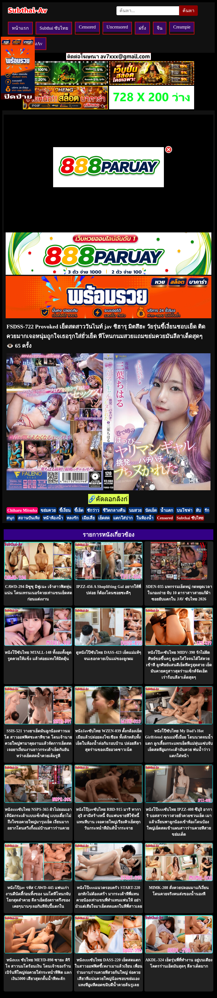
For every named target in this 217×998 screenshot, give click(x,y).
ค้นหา (188, 10)
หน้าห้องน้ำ (53, 518)
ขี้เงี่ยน (65, 510)
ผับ (198, 510)
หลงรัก (73, 518)
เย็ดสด (104, 518)
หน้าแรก (20, 28)
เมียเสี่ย (88, 518)
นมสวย (135, 510)
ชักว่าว (93, 510)
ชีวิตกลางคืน (114, 510)
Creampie (181, 27)
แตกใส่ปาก (123, 518)
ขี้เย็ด (78, 510)
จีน (159, 28)
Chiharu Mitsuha (22, 510)
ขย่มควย (48, 510)
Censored (87, 27)
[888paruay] (108, 186)
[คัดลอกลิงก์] (108, 499)
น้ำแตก (166, 510)
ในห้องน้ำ (144, 518)
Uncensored (117, 27)
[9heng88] (65, 107)
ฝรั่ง (142, 28)
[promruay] (108, 316)
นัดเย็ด (151, 510)
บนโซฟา (184, 510)
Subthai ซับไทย (54, 28)
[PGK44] (151, 83)
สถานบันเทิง (29, 518)
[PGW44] (65, 83)
